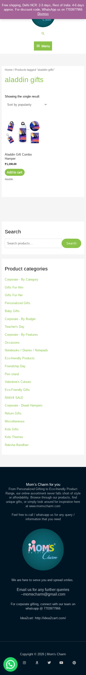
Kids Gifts (12, 429)
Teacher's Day (14, 326)
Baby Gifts (12, 311)
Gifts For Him (14, 287)
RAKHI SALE (14, 398)
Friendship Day (15, 366)
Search (71, 243)
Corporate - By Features (21, 334)
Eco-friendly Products (20, 358)
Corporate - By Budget (20, 319)
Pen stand (12, 374)
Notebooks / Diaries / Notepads (26, 350)
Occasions (12, 342)
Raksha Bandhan (16, 445)
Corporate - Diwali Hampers (24, 405)
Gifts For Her (14, 295)
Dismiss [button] (43, 14)
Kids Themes (14, 437)
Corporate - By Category (21, 279)
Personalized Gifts (17, 303)
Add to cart (14, 172)
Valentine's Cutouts (18, 382)
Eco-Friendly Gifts (17, 390)
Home (9, 69)
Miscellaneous (15, 421)
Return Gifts (13, 413)
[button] (43, 33)
